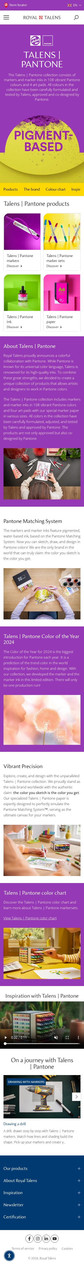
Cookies (67, 1249)
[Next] (76, 1097)
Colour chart (56, 189)
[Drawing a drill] (42, 1096)
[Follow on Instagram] (38, 1239)
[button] (74, 5)
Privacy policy (48, 1249)
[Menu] (12, 17)
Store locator (18, 5)
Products (11, 189)
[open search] (76, 18)
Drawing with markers (26, 1082)
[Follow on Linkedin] (46, 1239)
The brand (32, 189)
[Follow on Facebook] (29, 1239)
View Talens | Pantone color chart (30, 918)
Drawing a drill (15, 1123)
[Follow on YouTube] (55, 1239)
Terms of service (22, 1249)
